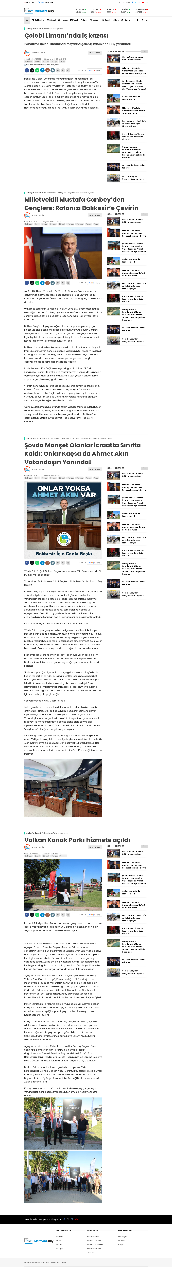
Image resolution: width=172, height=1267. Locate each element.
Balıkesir (39, 20)
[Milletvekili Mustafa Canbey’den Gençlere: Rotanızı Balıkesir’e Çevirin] (113, 73)
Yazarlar (121, 1240)
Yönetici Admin (38, 53)
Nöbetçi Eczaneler (95, 1244)
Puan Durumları (94, 1248)
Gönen (53, 224)
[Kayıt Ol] (138, 20)
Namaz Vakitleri (94, 1240)
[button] (27, 20)
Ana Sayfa (122, 1236)
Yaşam (96, 20)
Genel (107, 20)
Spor (85, 20)
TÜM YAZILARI (95, 53)
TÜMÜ (144, 52)
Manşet (64, 20)
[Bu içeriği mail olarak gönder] (47, 70)
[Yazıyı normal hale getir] (68, 70)
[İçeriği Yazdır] (52, 70)
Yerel (75, 20)
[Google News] (94, 70)
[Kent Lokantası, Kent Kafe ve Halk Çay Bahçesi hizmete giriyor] (113, 126)
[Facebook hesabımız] (132, 2)
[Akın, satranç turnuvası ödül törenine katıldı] (113, 62)
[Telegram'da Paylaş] (42, 70)
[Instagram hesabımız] (139, 2)
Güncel (52, 20)
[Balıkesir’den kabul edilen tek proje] (113, 170)
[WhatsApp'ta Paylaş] (37, 70)
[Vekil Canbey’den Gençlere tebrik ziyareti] (113, 181)
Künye (127, 20)
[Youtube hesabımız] (143, 2)
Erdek (37, 224)
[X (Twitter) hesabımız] (136, 2)
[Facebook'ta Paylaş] (27, 70)
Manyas (79, 224)
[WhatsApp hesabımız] (147, 2)
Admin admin (38, 215)
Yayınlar (90, 1252)
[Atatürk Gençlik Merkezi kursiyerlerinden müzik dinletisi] (113, 139)
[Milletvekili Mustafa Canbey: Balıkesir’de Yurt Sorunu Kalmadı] (113, 113)
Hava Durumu (93, 1236)
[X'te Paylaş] (32, 70)
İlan (117, 20)
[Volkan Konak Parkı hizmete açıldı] (113, 102)
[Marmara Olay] (39, 13)
